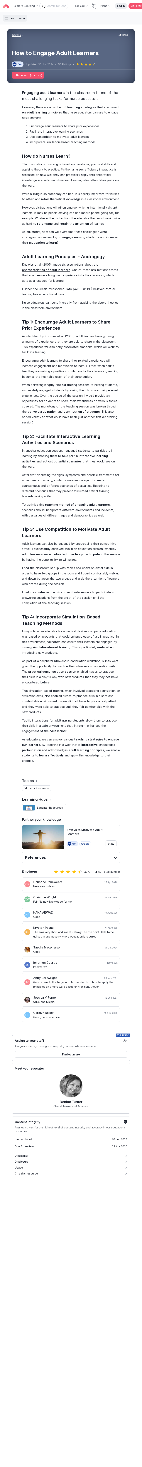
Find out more (71, 1054)
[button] (123, 35)
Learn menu (17, 18)
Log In (121, 5)
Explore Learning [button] (24, 5)
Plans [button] (103, 5)
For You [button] (80, 5)
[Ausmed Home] (6, 6)
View (111, 843)
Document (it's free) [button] (29, 75)
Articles (16, 35)
